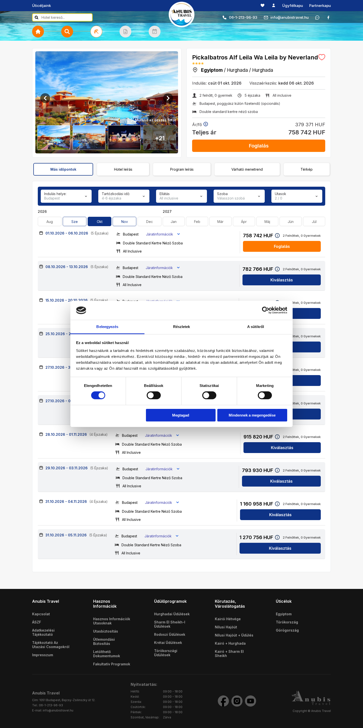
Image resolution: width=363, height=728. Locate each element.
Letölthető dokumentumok (106, 654)
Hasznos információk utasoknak (111, 621)
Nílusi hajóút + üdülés (234, 635)
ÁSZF (36, 622)
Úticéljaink (41, 5)
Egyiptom (284, 614)
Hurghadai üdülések (172, 614)
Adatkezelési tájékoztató (43, 632)
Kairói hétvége (228, 619)
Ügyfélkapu (292, 5)
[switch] (154, 395)
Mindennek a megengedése (252, 415)
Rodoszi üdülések (169, 634)
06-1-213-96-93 (243, 17)
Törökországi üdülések (165, 653)
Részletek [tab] (181, 327)
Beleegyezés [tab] (107, 327)
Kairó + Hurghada (230, 643)
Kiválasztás (281, 279)
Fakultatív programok (111, 664)
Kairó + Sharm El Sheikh (229, 653)
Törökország (287, 622)
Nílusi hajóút (226, 627)
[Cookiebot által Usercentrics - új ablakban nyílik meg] (265, 310)
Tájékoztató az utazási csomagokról (50, 644)
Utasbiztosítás (105, 631)
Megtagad (180, 415)
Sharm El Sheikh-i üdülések (169, 624)
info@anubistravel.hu (289, 17)
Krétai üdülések (168, 642)
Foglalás (259, 146)
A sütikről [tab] (255, 327)
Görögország (287, 630)
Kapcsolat (41, 614)
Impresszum (42, 655)
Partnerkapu (320, 5)
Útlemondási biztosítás (104, 641)
